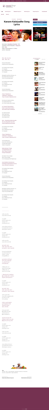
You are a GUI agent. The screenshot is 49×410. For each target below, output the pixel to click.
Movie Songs (41, 69)
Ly (18, 45)
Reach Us (7, 14)
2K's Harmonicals (42, 74)
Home (2, 11)
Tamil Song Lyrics (8, 11)
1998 (6, 371)
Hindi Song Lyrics (27, 11)
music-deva (4, 372)
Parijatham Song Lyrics (41, 68)
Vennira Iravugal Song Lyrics (41, 78)
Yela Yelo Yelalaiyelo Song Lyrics (42, 63)
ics (19, 45)
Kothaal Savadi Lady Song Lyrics (26, 377)
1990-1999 (3, 371)
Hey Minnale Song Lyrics (41, 88)
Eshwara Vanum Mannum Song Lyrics (8, 377)
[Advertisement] (19, 55)
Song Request (44, 11)
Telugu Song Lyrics (36, 11)
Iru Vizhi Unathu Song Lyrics (42, 83)
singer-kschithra (8, 372)
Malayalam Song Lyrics (17, 11)
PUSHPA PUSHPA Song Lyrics (41, 98)
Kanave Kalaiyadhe (11, 371)
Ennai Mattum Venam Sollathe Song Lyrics (42, 103)
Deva (6, 47)
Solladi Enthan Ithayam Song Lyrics (42, 73)
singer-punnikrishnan (14, 372)
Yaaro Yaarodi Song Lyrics (42, 93)
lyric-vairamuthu (24, 371)
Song (17, 45)
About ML (2, 14)
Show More (40, 113)
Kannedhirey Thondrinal (12, 44)
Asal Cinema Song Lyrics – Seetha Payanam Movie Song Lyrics (42, 109)
